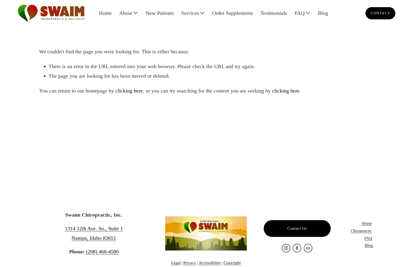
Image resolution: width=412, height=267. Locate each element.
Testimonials (273, 13)
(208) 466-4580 (102, 252)
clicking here (129, 91)
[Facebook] (297, 248)
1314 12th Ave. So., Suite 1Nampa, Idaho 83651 (94, 233)
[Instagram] (286, 248)
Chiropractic (361, 231)
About (366, 223)
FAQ (368, 238)
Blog (323, 13)
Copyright (232, 263)
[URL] (308, 248)
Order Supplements (232, 13)
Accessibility (210, 263)
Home (105, 13)
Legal (176, 263)
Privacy (189, 263)
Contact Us (297, 228)
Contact (380, 13)
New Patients (160, 13)
